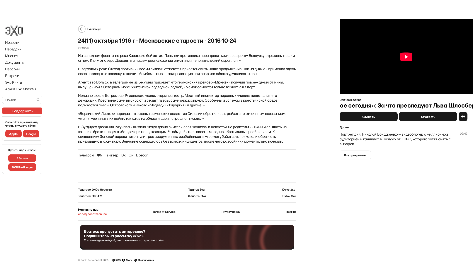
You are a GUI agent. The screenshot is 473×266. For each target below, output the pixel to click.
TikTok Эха (289, 196)
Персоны (12, 68)
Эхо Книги (13, 82)
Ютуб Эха (288, 189)
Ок (131, 155)
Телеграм (86, 155)
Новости (12, 42)
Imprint (291, 211)
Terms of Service (164, 211)
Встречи (12, 75)
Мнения (11, 55)
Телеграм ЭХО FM (90, 196)
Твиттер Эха (196, 189)
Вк (123, 155)
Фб (99, 155)
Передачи (13, 49)
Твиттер (111, 155)
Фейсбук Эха (197, 196)
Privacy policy (231, 211)
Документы (14, 62)
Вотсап (142, 155)
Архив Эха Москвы (20, 88)
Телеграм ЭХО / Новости (95, 189)
